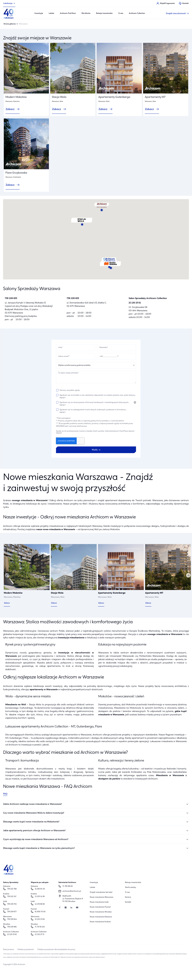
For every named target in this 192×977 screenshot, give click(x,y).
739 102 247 (11, 896)
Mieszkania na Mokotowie (127, 708)
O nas (120, 13)
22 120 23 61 (135, 303)
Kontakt (128, 902)
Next (188, 575)
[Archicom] (8, 13)
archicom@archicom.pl (71, 891)
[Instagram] (65, 907)
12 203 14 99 (40, 896)
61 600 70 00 (40, 912)
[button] (110, 265)
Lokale (51, 13)
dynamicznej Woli (90, 529)
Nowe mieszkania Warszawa (101, 897)
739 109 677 (12, 912)
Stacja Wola (59, 97)
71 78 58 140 (40, 927)
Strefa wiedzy (130, 887)
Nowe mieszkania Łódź (99, 902)
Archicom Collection (137, 13)
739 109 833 (11, 298)
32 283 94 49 (40, 889)
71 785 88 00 (67, 886)
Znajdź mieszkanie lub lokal (101, 892)
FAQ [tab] (5, 794)
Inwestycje (38, 13)
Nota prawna (8, 949)
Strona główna (10, 24)
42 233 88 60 (40, 904)
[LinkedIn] (71, 907)
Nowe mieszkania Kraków (100, 922)
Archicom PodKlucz (68, 13)
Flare (25, 738)
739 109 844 (12, 919)
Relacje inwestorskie (104, 13)
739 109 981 (12, 927)
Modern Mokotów (16, 97)
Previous (7, 575)
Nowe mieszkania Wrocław (101, 912)
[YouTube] (77, 907)
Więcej (62, 397)
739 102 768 (12, 889)
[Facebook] (59, 907)
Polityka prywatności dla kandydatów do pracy (56, 949)
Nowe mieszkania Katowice (101, 917)
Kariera (128, 897)
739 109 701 (12, 904)
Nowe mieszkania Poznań (100, 907)
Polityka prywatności (25, 949)
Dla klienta (86, 13)
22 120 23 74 (39, 934)
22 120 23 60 (40, 919)
